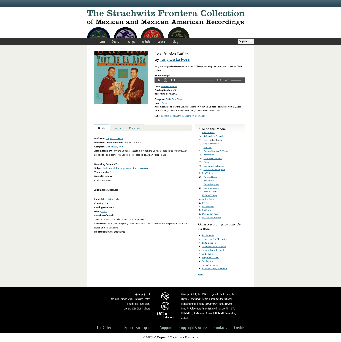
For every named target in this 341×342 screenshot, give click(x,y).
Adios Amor (208, 199)
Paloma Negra (210, 176)
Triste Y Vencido (210, 242)
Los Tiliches (208, 173)
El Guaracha (208, 206)
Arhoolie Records (169, 86)
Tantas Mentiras (211, 184)
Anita (206, 162)
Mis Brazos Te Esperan (214, 169)
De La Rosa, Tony (174, 99)
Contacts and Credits (229, 327)
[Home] (170, 17)
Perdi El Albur (210, 191)
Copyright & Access (193, 327)
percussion (200, 115)
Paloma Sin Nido (210, 213)
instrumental (170, 115)
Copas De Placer (211, 143)
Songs (131, 41)
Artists (146, 41)
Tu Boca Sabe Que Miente (214, 268)
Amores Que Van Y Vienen (216, 150)
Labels (161, 41)
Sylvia (205, 202)
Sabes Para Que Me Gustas (214, 239)
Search (116, 41)
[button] (159, 80)
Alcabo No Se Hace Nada (214, 246)
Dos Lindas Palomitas (214, 165)
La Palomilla (208, 132)
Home (101, 41)
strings (180, 115)
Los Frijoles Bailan (213, 139)
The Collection (107, 327)
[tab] (102, 128)
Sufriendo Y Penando (214, 136)
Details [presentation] (101, 128)
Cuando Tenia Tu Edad (213, 250)
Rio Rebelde (208, 235)
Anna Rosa (209, 180)
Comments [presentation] (134, 128)
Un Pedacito (207, 253)
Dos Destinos (208, 261)
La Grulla (206, 210)
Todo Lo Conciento (213, 158)
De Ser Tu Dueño (210, 264)
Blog (175, 41)
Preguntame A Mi (210, 257)
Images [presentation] (117, 128)
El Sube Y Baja (209, 195)
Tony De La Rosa (175, 59)
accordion (189, 115)
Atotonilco (209, 154)
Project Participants (138, 327)
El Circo (208, 147)
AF (165, 306)
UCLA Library (165, 315)
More (200, 274)
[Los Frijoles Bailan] (121, 103)
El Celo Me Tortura (211, 217)
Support (166, 327)
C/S (165, 296)
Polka (164, 102)
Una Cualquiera (211, 187)
